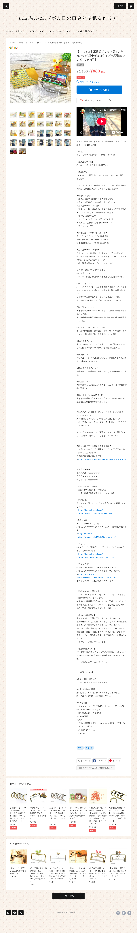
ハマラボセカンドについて (41, 31)
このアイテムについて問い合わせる (98, 768)
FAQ (59, 31)
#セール (89, 748)
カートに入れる (101, 89)
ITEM (68, 31)
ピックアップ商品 (25, 42)
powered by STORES (66, 913)
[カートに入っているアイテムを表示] (131, 6)
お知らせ (20, 31)
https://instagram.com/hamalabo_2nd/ (124, 913)
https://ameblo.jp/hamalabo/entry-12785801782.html (102, 459)
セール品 (78, 31)
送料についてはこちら (89, 81)
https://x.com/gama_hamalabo (118, 913)
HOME (9, 31)
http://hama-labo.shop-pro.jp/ (129, 913)
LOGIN (120, 6)
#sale (80, 748)
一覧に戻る (68, 896)
